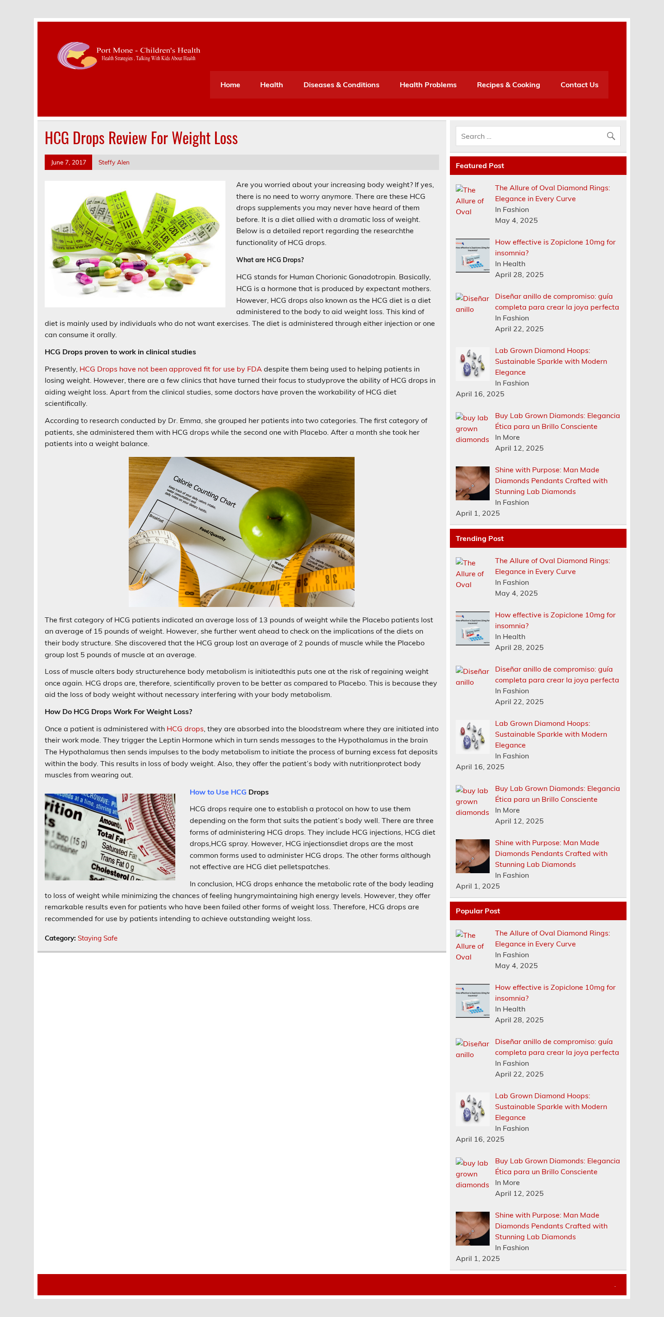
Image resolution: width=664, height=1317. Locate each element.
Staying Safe (97, 938)
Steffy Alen (114, 162)
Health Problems (428, 84)
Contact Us (580, 84)
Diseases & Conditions (341, 84)
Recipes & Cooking (508, 84)
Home (230, 84)
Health (271, 84)
